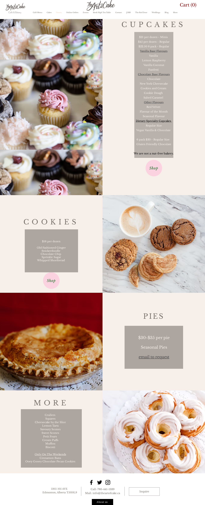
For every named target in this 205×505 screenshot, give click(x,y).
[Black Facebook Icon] (91, 482)
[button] (190, 5)
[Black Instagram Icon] (108, 482)
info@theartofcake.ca (106, 493)
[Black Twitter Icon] (99, 482)
